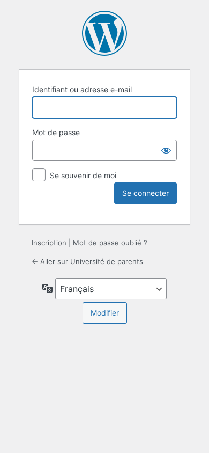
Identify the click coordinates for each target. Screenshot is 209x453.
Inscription (49, 242)
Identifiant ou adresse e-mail (82, 89)
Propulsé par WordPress (104, 33)
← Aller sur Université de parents (87, 261)
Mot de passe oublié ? (110, 242)
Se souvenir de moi (83, 175)
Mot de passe (56, 132)
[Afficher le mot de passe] (166, 150)
